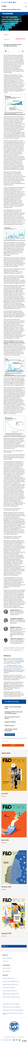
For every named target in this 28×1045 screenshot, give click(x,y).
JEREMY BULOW (6, 19)
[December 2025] (14, 867)
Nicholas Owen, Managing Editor (10, 981)
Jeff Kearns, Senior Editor (9, 987)
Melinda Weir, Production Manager (11, 1004)
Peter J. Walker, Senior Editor (10, 991)
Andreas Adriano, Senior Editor (10, 984)
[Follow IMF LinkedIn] (4, 2)
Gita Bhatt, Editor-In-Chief (9, 978)
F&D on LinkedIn (6, 971)
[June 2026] (14, 774)
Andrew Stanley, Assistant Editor (10, 994)
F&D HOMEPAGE (10, 734)
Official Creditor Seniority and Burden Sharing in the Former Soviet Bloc (14, 668)
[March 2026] (14, 820)
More (3, 946)
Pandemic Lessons (9, 726)
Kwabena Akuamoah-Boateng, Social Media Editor (13, 1014)
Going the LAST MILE (10, 722)
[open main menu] (26, 3)
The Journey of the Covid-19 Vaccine (12, 717)
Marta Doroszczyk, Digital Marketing (11, 1007)
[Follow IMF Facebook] (3, 2)
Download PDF (20, 39)
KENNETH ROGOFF (15, 21)
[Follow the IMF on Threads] (8, 2)
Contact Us (5, 961)
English (6, 35)
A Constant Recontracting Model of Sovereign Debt (14, 661)
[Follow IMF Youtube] (9, 2)
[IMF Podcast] (11, 2)
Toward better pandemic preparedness (11, 730)
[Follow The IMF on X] (2, 2)
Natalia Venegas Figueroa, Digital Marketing (13, 1010)
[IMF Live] (3, 6)
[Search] (26, 6)
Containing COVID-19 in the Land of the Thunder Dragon (13, 712)
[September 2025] (14, 914)
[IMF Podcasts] (17, 1040)
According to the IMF (9, 132)
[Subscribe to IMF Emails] (13, 2)
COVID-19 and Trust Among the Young (13, 707)
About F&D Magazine (7, 958)
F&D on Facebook (7, 968)
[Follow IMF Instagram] (6, 2)
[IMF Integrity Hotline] (15, 2)
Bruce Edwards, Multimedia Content (11, 997)
